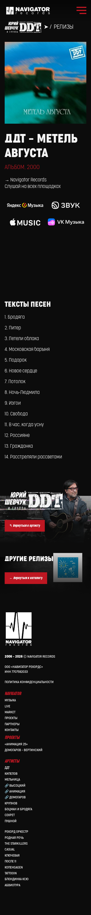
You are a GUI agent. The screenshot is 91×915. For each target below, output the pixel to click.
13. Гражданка (19, 446)
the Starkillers (16, 843)
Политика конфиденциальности (29, 682)
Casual (10, 849)
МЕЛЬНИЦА (12, 779)
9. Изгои (13, 403)
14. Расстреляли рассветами (33, 457)
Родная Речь (14, 837)
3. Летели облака (22, 338)
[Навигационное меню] (81, 10)
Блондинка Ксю (16, 879)
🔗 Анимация (15, 791)
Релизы (64, 27)
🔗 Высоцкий (15, 785)
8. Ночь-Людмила (22, 392)
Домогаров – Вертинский (23, 750)
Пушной (11, 821)
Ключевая (12, 855)
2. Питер (13, 328)
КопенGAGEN (14, 867)
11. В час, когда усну (24, 424)
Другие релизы (29, 559)
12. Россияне (17, 435)
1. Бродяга (15, 317)
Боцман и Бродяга (18, 809)
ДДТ (7, 767)
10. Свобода (16, 414)
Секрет (10, 815)
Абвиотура (12, 885)
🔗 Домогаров (15, 797)
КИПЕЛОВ (11, 773)
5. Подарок (16, 360)
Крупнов (11, 803)
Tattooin (11, 873)
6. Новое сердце (21, 371)
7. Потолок (15, 381)
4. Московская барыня (27, 349)
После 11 (10, 861)
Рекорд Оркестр (16, 831)
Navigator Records (28, 180)
